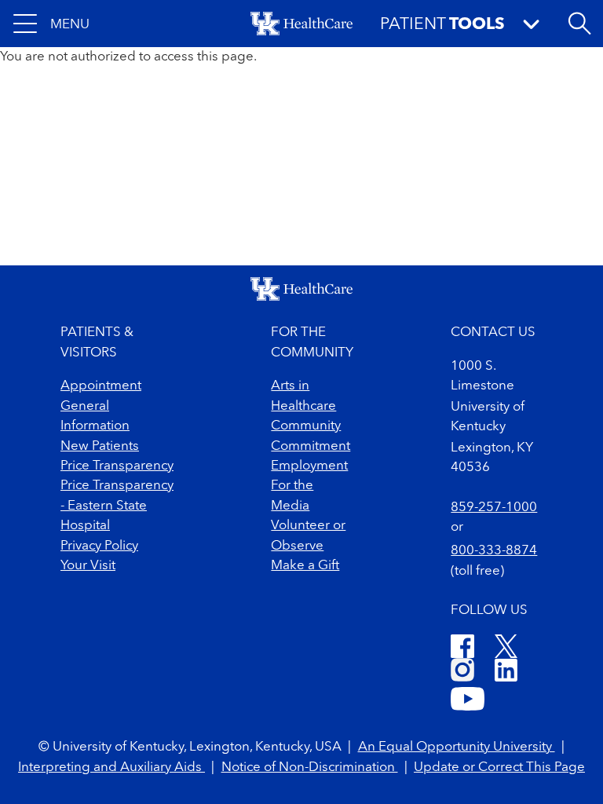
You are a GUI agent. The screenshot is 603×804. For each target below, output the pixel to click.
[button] (51, 23)
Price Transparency (117, 466)
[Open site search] (579, 23)
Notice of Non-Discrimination (309, 767)
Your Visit (87, 565)
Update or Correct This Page (499, 767)
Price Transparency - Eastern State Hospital (117, 505)
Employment (309, 466)
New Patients (99, 446)
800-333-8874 (494, 550)
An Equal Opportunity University (456, 747)
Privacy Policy (99, 546)
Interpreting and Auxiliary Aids (111, 767)
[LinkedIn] (506, 672)
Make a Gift (305, 565)
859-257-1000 (494, 507)
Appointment (100, 386)
